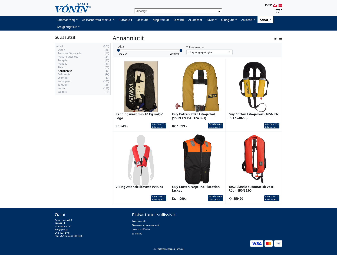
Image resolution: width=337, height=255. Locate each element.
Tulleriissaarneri (196, 47)
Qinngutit (228, 20)
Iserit (268, 5)
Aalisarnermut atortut (97, 20)
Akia (121, 46)
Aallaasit (247, 20)
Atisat (264, 20)
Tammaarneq (66, 20)
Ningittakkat (161, 20)
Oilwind (179, 20)
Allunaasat (195, 20)
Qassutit (142, 20)
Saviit (210, 20)
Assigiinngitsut (67, 27)
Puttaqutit (125, 20)
